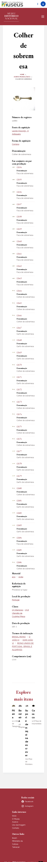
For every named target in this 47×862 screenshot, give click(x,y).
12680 (19, 488)
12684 (19, 537)
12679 (19, 476)
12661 (19, 253)
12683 (19, 525)
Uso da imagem (18, 825)
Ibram (14, 838)
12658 (19, 216)
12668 (19, 340)
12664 (19, 290)
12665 (19, 303)
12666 (19, 315)
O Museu (16, 819)
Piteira (13, 714)
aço (13, 577)
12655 (19, 179)
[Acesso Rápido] (37, 4)
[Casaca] (33, 706)
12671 (19, 377)
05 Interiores (17, 610)
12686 (19, 562)
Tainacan (16, 847)
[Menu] (42, 16)
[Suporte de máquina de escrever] (26, 706)
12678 (19, 463)
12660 (19, 241)
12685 (19, 550)
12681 (19, 500)
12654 (19, 167)
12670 (19, 364)
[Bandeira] (20, 706)
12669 (19, 352)
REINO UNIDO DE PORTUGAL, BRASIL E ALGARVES (23, 646)
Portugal (15, 600)
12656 (19, 192)
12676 (19, 438)
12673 (19, 401)
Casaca (33, 714)
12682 (19, 513)
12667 (19, 327)
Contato (15, 828)
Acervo (15, 822)
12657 (19, 204)
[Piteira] (13, 706)
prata (21, 577)
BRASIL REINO (19, 637)
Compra (15, 144)
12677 (19, 451)
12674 (19, 414)
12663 (19, 278)
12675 (19, 426)
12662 (19, 266)
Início (14, 816)
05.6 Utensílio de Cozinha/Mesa (20, 613)
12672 (19, 389)
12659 (19, 229)
